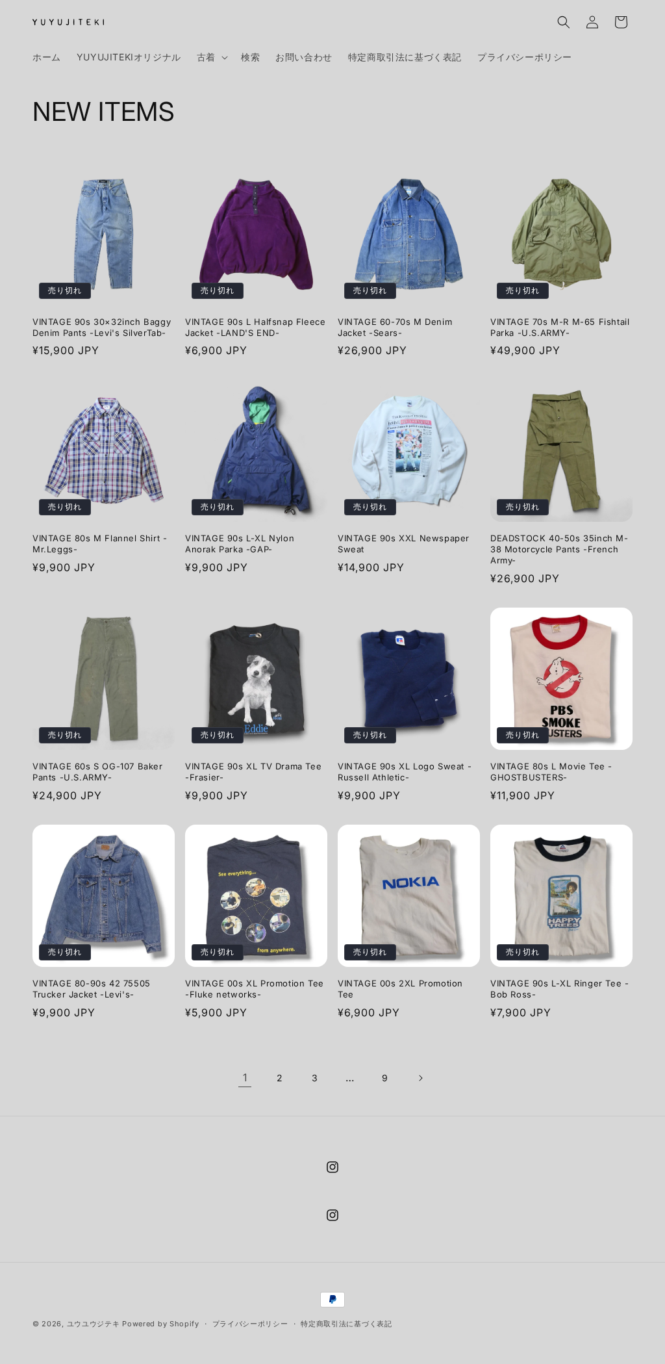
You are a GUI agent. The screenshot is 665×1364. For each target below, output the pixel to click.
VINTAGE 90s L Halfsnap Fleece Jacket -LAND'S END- (255, 327)
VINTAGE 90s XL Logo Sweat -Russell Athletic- (404, 771)
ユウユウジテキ (93, 1323)
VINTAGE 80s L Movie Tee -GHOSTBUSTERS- (551, 771)
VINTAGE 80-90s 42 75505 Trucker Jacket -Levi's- (91, 988)
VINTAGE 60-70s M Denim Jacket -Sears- (395, 327)
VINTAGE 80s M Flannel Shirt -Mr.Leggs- (99, 543)
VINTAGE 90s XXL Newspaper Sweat (404, 543)
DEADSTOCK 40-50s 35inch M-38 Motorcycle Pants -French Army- (559, 549)
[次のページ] (420, 1078)
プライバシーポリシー (250, 1323)
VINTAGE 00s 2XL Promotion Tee (400, 988)
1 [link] (245, 1077)
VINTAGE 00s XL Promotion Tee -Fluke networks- (254, 988)
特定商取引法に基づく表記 (346, 1323)
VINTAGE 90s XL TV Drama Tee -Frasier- (253, 771)
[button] (211, 57)
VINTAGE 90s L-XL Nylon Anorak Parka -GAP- (239, 543)
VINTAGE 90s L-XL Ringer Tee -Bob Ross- (559, 988)
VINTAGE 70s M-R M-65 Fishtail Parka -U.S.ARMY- (559, 327)
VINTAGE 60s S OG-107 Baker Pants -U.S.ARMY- (97, 771)
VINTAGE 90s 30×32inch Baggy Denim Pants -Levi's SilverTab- (101, 327)
